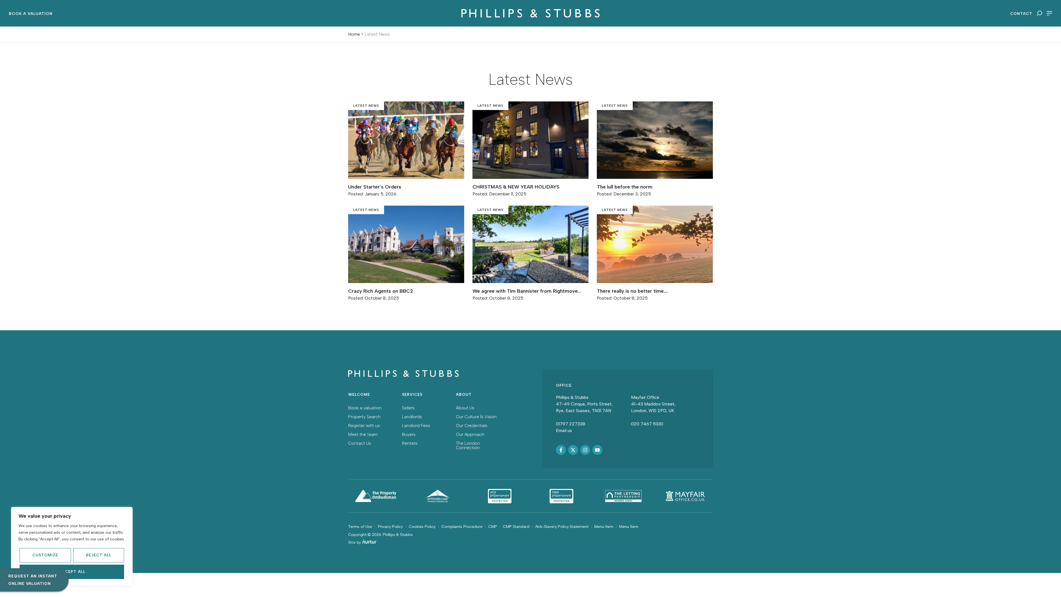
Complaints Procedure (461, 526)
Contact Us (359, 443)
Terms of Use (360, 526)
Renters (409, 443)
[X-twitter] (573, 450)
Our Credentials (471, 425)
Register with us (364, 425)
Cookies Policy (422, 526)
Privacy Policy (390, 526)
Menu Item (603, 526)
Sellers (408, 407)
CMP (492, 526)
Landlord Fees (416, 425)
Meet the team (362, 434)
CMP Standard (516, 526)
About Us (465, 407)
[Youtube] (597, 450)
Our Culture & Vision (476, 416)
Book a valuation (365, 407)
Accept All (72, 571)
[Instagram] (585, 450)
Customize (45, 555)
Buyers (409, 434)
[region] (72, 546)
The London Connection (468, 445)
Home (354, 34)
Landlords (412, 416)
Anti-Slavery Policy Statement (562, 526)
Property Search (364, 416)
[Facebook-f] (561, 450)
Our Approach (470, 434)
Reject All (98, 555)
